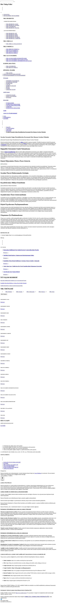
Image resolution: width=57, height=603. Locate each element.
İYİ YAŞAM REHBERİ (19, 75)
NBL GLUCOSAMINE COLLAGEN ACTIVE (17, 59)
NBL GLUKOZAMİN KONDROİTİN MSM (16, 58)
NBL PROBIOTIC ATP (11, 33)
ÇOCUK (8, 84)
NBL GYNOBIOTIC (11, 26)
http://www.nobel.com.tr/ (21, 592)
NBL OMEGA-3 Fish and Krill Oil (14, 43)
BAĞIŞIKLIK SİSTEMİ (11, 82)
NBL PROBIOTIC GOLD (12, 24)
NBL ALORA (9, 72)
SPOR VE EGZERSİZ (11, 96)
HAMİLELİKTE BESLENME (13, 104)
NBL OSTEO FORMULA (12, 51)
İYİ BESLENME (10, 103)
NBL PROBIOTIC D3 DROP (13, 37)
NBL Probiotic (8, 291)
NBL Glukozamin (30, 291)
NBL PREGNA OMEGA (12, 53)
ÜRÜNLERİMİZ (15, 15)
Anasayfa (8, 127)
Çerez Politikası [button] (4, 475)
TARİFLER (8, 106)
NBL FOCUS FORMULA (12, 50)
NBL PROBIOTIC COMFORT (13, 38)
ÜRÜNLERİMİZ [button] (7, 15)
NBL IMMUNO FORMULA (12, 49)
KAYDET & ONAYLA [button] (6, 601)
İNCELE (3, 302)
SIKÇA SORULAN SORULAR (10, 464)
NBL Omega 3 (42, 291)
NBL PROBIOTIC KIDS (12, 34)
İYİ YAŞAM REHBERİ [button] (8, 75)
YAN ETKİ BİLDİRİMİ (8, 466)
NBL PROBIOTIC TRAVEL (12, 27)
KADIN (8, 88)
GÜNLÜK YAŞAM (10, 95)
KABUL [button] (10, 475)
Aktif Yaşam (9, 129)
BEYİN (8, 87)
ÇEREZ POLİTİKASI (8, 468)
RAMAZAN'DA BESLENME (13, 108)
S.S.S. (4, 116)
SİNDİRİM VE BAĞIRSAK (12, 80)
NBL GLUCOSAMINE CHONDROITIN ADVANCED (19, 60)
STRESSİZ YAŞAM (10, 89)
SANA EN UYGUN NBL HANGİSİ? (12, 74)
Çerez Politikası (37, 473)
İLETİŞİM (5, 118)
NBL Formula (19, 291)
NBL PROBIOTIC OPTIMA (12, 25)
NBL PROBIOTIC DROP (12, 35)
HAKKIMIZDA (7, 117)
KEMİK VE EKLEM (11, 85)
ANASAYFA (6, 14)
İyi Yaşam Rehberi (10, 128)
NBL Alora (51, 291)
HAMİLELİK (9, 83)
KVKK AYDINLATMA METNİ (10, 467)
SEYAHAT (8, 97)
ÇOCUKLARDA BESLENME (13, 105)
